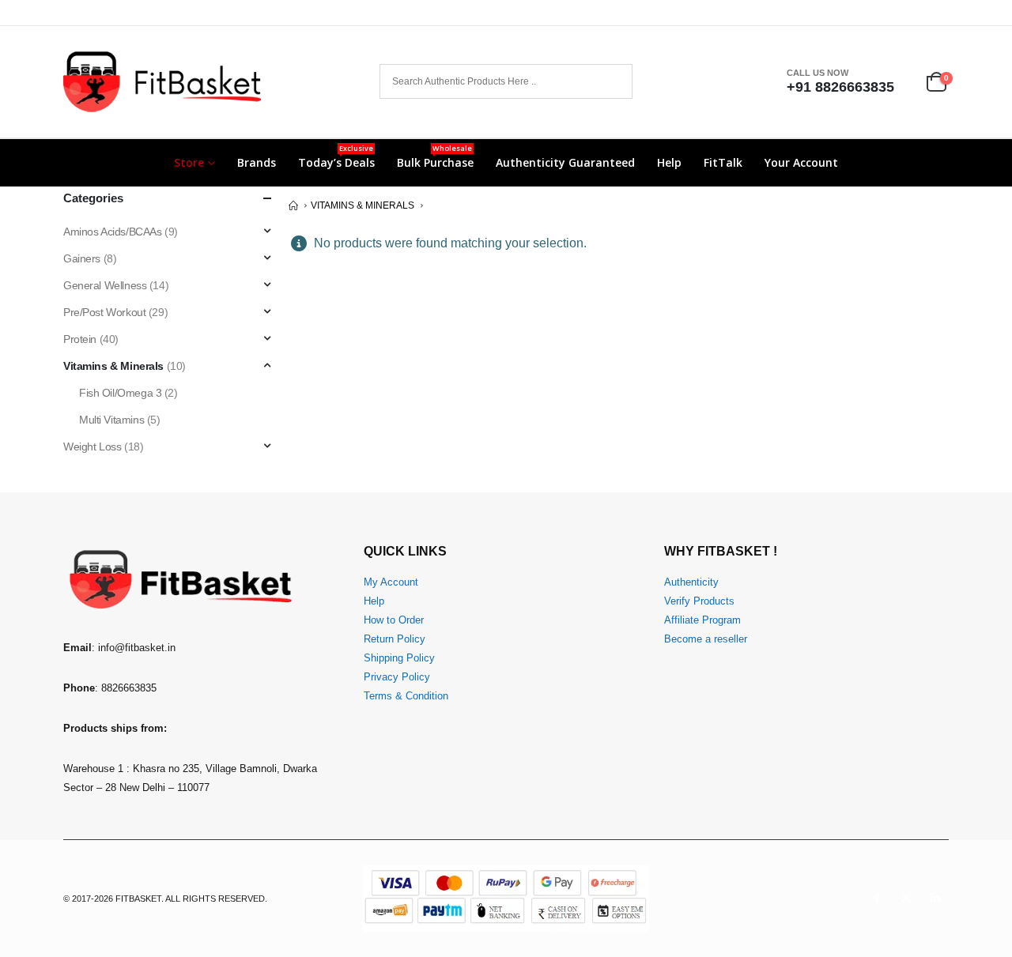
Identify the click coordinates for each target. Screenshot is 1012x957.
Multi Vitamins (111, 419)
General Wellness (104, 285)
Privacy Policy (397, 677)
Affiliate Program (702, 620)
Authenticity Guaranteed (565, 162)
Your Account (801, 162)
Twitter (906, 898)
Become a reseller (705, 639)
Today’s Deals (336, 156)
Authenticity (691, 582)
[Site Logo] (162, 81)
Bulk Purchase (435, 156)
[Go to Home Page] (293, 205)
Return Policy (394, 639)
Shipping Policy (399, 658)
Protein (79, 339)
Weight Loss (92, 446)
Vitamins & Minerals (113, 366)
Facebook (877, 898)
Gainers (81, 258)
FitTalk (723, 162)
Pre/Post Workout (104, 312)
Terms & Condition (406, 696)
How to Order (394, 620)
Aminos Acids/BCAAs (112, 231)
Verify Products (699, 601)
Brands (256, 162)
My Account (391, 582)
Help (669, 162)
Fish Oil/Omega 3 (120, 392)
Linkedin (935, 898)
